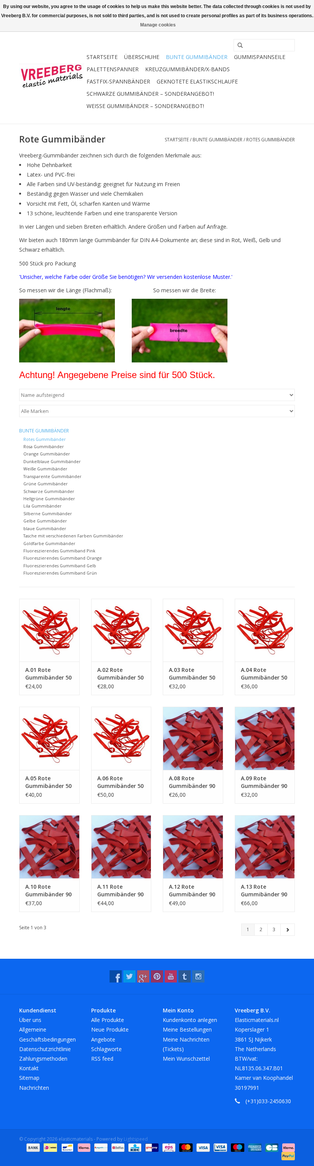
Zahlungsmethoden (43, 1058)
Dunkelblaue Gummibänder (52, 461)
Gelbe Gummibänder (45, 521)
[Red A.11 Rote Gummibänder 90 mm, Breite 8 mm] (121, 846)
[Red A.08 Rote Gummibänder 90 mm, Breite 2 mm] (193, 738)
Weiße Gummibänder (45, 469)
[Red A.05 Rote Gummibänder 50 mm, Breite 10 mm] (49, 738)
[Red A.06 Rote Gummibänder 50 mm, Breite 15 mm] (121, 738)
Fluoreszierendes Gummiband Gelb (59, 565)
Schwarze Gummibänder (48, 491)
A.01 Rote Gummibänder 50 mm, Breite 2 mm (48, 673)
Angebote (103, 1039)
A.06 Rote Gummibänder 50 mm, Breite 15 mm (120, 782)
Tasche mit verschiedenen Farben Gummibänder (73, 536)
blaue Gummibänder (44, 528)
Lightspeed (136, 1139)
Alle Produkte (107, 1020)
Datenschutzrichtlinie (45, 1049)
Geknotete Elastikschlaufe (197, 81)
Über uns (30, 1020)
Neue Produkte (110, 1029)
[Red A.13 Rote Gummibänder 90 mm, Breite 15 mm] (265, 846)
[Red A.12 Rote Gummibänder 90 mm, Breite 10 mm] (193, 846)
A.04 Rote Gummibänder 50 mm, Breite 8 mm (264, 673)
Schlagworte (106, 1049)
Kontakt (29, 1068)
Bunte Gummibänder (196, 57)
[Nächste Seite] (287, 929)
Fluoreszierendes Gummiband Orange (62, 558)
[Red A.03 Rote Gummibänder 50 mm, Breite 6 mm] (193, 630)
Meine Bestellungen (187, 1029)
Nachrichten (34, 1087)
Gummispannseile (259, 57)
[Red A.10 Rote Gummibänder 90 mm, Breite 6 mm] (49, 846)
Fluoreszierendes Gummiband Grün (60, 573)
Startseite (102, 57)
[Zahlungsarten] (32, 1147)
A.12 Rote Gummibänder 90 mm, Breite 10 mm (192, 890)
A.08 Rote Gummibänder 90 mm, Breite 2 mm (192, 782)
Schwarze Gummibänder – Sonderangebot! (150, 93)
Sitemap (29, 1077)
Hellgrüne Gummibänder (49, 498)
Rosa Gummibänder (43, 446)
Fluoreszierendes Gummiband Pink (59, 551)
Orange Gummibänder (46, 454)
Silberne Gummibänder (47, 513)
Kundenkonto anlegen (190, 1020)
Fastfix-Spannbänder (118, 81)
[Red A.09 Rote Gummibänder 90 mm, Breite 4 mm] (265, 738)
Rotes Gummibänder (270, 139)
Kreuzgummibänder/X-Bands (187, 69)
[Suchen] (237, 45)
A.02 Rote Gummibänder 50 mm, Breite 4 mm (120, 673)
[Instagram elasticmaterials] (198, 976)
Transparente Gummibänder (52, 476)
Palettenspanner (113, 69)
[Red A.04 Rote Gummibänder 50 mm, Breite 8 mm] (265, 630)
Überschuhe (141, 57)
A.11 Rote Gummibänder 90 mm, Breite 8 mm (120, 890)
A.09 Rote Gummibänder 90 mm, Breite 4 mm (264, 782)
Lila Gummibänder (42, 506)
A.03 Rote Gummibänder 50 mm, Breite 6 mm (192, 673)
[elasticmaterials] (51, 76)
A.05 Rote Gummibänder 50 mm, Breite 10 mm (48, 782)
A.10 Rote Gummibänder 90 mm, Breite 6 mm (48, 890)
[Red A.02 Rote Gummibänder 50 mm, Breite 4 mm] (121, 630)
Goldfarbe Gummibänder (49, 543)
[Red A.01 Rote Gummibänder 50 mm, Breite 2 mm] (49, 630)
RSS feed (102, 1058)
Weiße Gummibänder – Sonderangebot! (145, 106)
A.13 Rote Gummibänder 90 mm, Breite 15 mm (264, 890)
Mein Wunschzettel (186, 1058)
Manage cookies (158, 25)
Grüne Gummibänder (45, 483)
